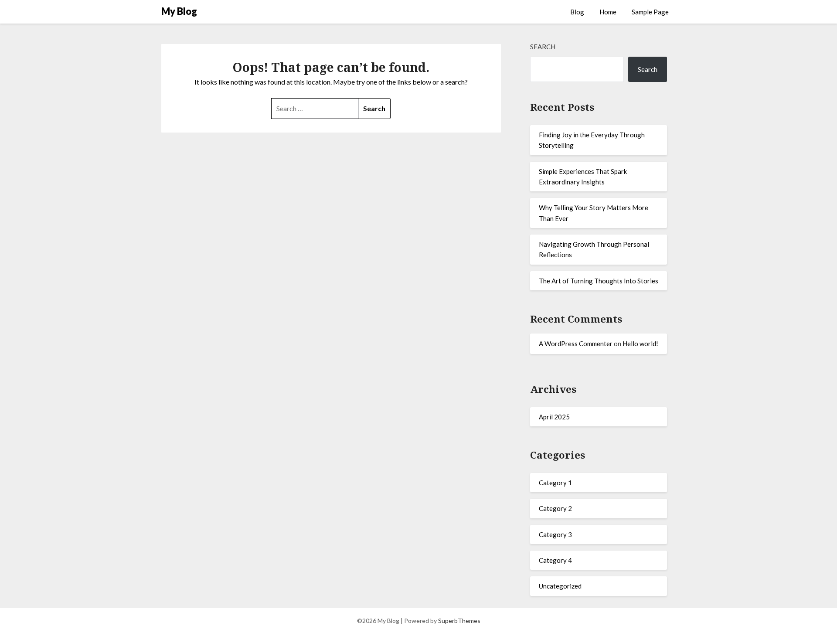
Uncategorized (560, 586)
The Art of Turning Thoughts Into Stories (598, 281)
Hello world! (640, 343)
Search (542, 47)
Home (607, 12)
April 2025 (554, 417)
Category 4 (555, 560)
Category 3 (555, 534)
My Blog (179, 11)
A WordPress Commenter (575, 343)
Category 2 (555, 508)
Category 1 (555, 483)
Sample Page (650, 12)
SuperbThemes (459, 620)
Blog (577, 12)
